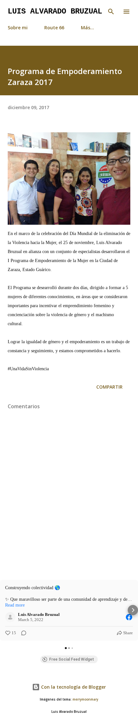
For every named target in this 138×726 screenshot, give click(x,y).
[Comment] (22, 633)
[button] (5, 610)
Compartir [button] (109, 387)
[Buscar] (111, 11)
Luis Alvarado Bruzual (55, 11)
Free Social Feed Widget (71, 659)
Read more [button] (15, 605)
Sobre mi (18, 27)
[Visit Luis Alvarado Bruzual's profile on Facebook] (11, 617)
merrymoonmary (85, 699)
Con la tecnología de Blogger (73, 687)
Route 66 (54, 27)
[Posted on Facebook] (129, 617)
